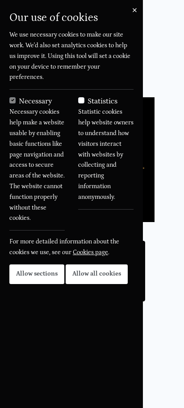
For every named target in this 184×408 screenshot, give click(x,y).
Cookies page (90, 252)
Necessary (35, 101)
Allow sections (37, 273)
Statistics (102, 101)
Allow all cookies (96, 273)
